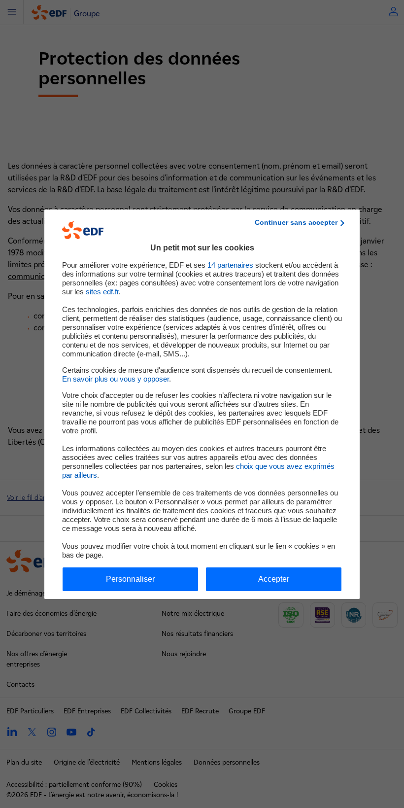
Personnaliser (130, 579)
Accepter (273, 579)
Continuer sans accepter (296, 222)
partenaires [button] (230, 265)
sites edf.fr (102, 291)
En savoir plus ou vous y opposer (115, 379)
